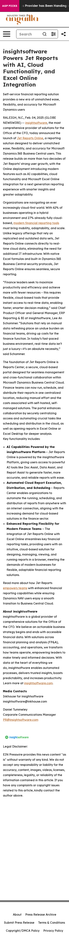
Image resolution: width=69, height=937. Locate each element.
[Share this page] (63, 34)
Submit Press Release (19, 922)
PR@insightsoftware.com (20, 720)
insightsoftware (36, 123)
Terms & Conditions (51, 922)
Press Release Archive (40, 914)
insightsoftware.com (38, 683)
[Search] (44, 34)
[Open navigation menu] (6, 34)
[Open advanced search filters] (53, 34)
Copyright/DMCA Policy (23, 930)
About (17, 914)
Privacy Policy (53, 930)
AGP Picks (9, 5)
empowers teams (15, 588)
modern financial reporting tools (36, 223)
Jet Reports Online (30, 138)
